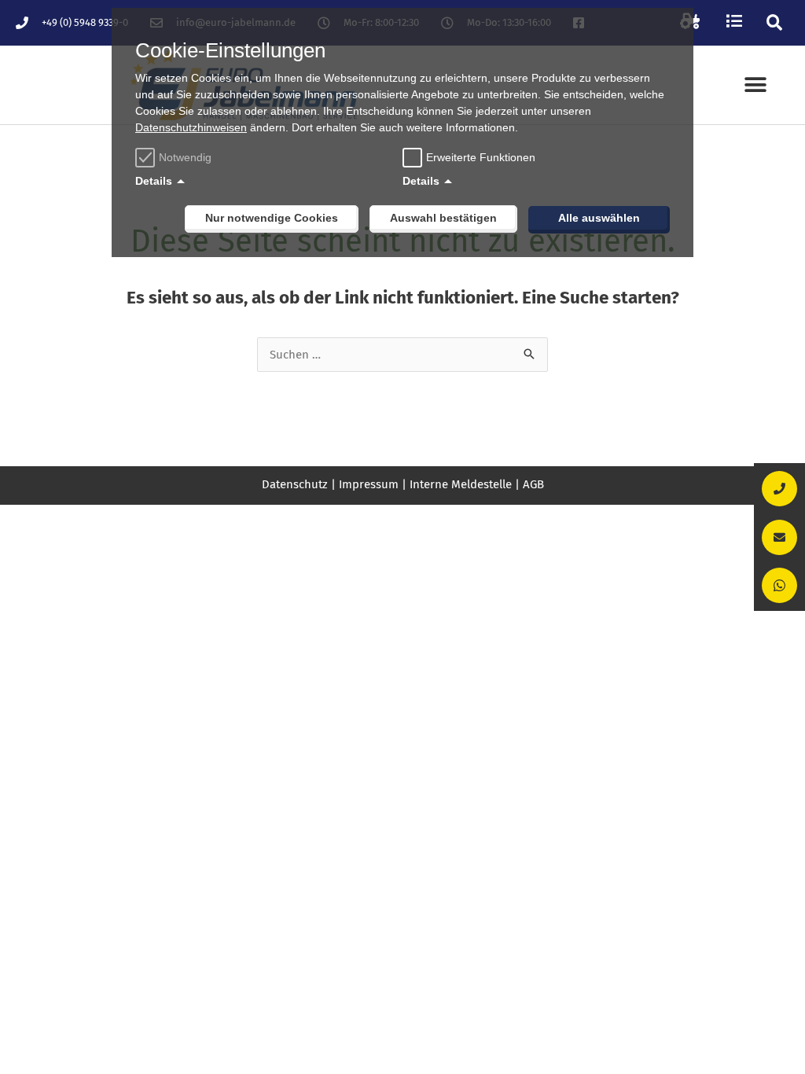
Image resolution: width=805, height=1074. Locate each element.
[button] (774, 22)
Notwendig (185, 157)
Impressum (369, 484)
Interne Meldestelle (461, 484)
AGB (533, 484)
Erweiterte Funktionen (480, 157)
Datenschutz (295, 484)
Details (153, 181)
